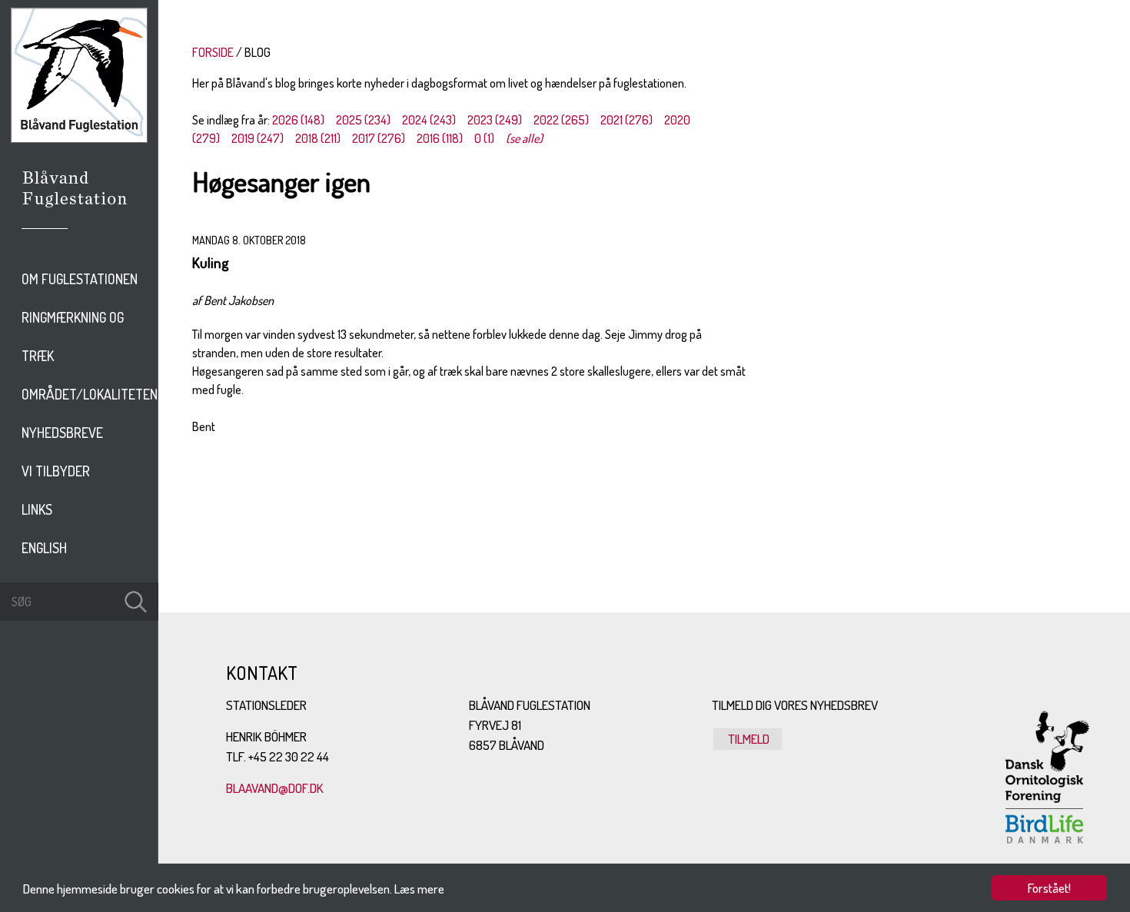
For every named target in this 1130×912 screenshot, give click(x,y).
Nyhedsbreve (62, 432)
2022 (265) (561, 120)
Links (37, 509)
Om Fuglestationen (80, 278)
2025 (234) (363, 120)
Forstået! (1049, 888)
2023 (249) (494, 120)
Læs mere (419, 888)
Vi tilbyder (56, 471)
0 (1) (484, 138)
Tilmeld (747, 739)
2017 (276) (378, 138)
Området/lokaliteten (90, 394)
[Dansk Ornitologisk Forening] (83, 210)
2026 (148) (298, 120)
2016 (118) (440, 138)
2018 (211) (318, 138)
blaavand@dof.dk (275, 788)
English (44, 547)
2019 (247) (257, 138)
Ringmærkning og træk (73, 336)
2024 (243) (429, 120)
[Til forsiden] (79, 138)
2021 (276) (626, 120)
